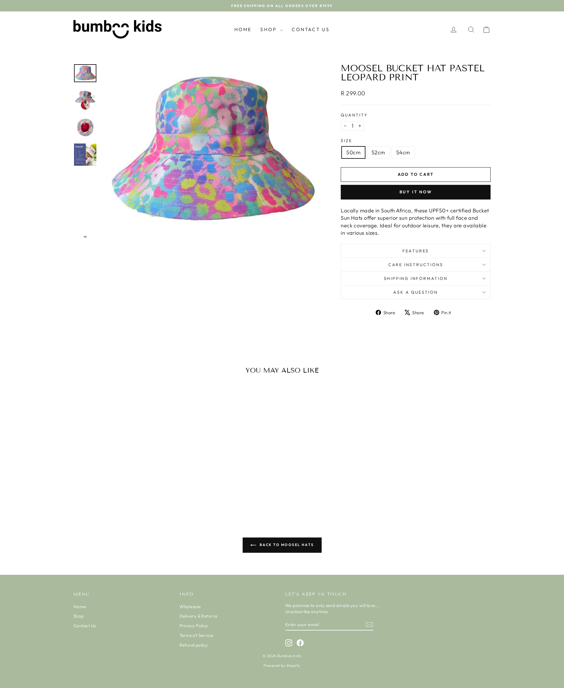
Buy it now (416, 192)
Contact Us (311, 29)
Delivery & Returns (198, 616)
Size (346, 140)
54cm (403, 152)
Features (415, 250)
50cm (353, 152)
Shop (269, 29)
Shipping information (416, 278)
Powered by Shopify (281, 665)
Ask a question (415, 292)
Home (243, 29)
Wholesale (190, 606)
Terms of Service (196, 635)
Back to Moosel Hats (286, 544)
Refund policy (193, 645)
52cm (378, 152)
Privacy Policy (193, 625)
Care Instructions (415, 264)
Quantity (354, 115)
